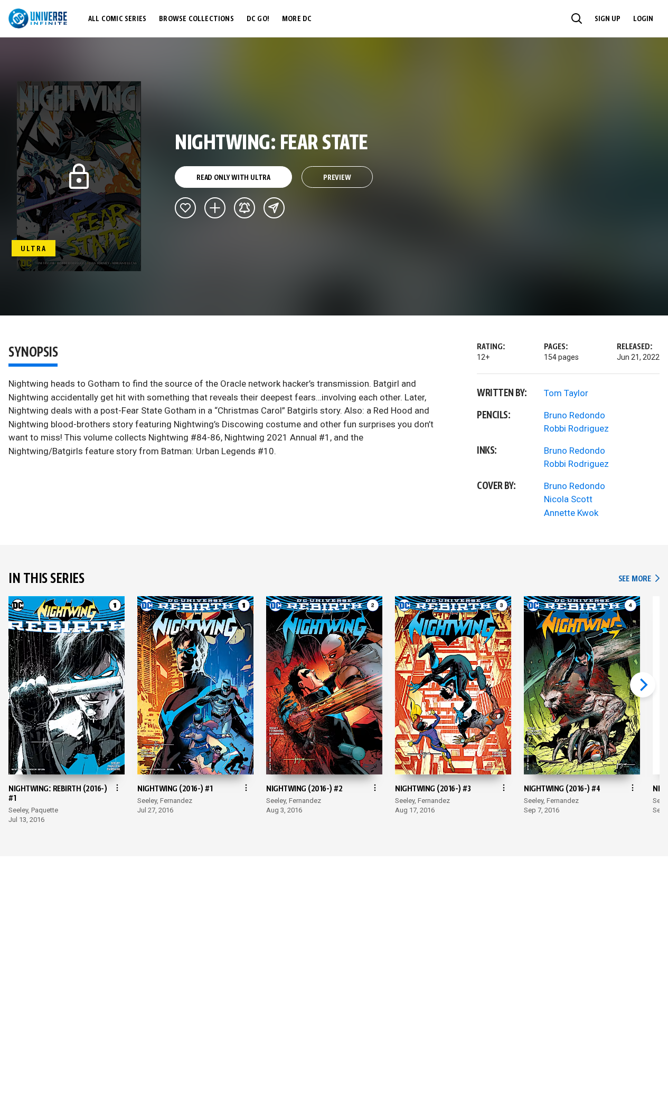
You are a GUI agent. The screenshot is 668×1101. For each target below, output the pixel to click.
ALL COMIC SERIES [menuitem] (117, 19)
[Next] (642, 684)
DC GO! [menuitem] (258, 19)
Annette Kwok (571, 513)
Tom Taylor (566, 393)
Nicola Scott (568, 499)
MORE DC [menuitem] (297, 19)
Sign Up (607, 19)
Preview (337, 178)
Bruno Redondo (574, 415)
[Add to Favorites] (185, 207)
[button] (576, 18)
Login (643, 19)
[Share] (274, 207)
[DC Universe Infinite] (37, 18)
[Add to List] (214, 207)
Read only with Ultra (233, 178)
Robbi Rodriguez (576, 428)
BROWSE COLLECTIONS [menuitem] (196, 19)
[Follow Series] (244, 207)
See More (639, 579)
